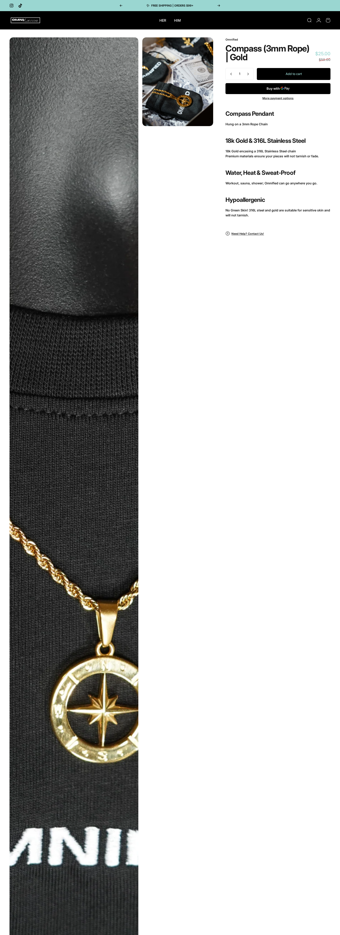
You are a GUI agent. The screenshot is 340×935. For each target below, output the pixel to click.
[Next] (218, 5)
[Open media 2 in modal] (177, 81)
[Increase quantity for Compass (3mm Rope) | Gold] (248, 74)
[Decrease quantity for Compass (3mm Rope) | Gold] (230, 74)
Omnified (231, 39)
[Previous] (121, 5)
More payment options (278, 98)
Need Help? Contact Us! (247, 233)
